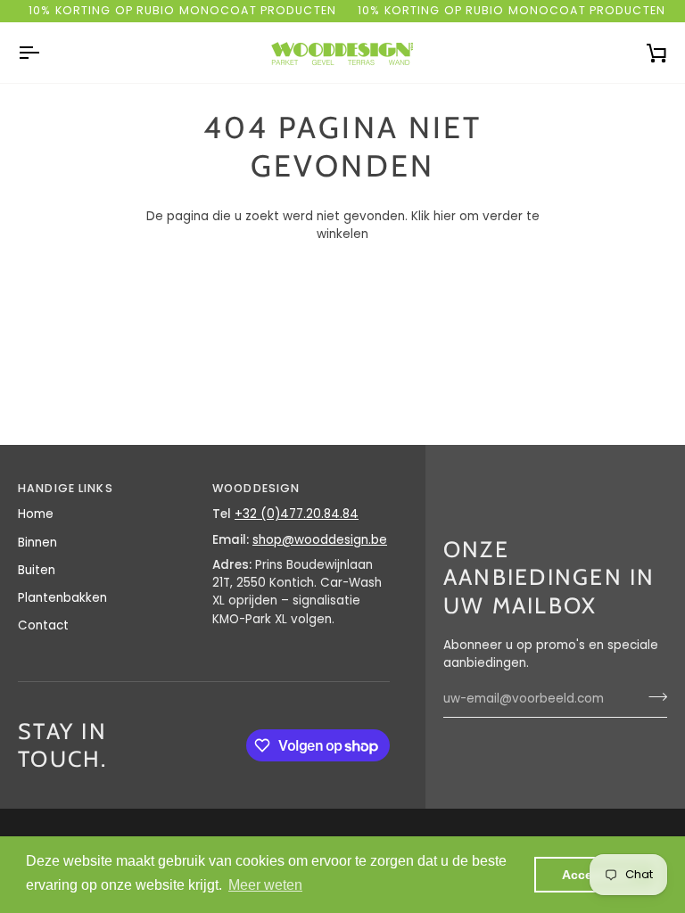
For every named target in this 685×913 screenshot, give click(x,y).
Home (36, 514)
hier (444, 216)
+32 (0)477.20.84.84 (297, 514)
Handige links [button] (65, 488)
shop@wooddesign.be (319, 539)
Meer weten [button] (265, 884)
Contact (43, 625)
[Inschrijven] (652, 696)
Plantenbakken (62, 597)
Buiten (36, 570)
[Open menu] (44, 52)
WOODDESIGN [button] (256, 488)
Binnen (37, 542)
